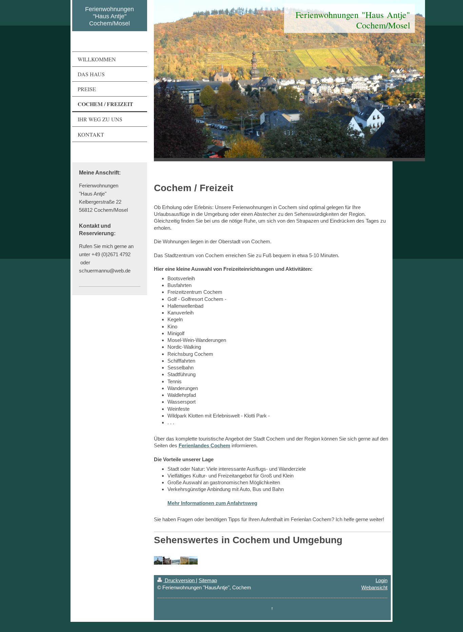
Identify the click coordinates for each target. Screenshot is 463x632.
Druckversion (179, 580)
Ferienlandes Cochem (204, 445)
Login (381, 580)
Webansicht (374, 587)
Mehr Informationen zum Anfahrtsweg (212, 503)
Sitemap (208, 580)
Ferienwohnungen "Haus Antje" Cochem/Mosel (109, 16)
